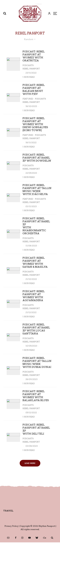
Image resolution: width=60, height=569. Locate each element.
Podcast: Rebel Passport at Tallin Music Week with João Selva (37, 190)
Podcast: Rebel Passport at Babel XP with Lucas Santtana (36, 329)
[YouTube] (29, 537)
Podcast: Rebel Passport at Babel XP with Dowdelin (36, 157)
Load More (30, 463)
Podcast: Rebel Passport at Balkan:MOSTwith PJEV (33, 89)
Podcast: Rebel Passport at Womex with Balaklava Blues (35, 396)
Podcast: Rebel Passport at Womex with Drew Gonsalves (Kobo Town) (35, 124)
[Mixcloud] (44, 537)
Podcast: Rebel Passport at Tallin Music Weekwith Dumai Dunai (37, 363)
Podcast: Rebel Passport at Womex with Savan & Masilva (35, 262)
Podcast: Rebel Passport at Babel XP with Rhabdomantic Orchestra (36, 226)
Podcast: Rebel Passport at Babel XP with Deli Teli (36, 429)
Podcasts (28, 65)
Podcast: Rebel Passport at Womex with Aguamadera (33, 296)
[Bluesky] (36, 537)
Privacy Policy (11, 526)
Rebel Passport (31, 68)
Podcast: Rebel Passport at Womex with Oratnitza (33, 56)
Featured (27, 98)
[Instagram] (22, 537)
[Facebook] (15, 537)
